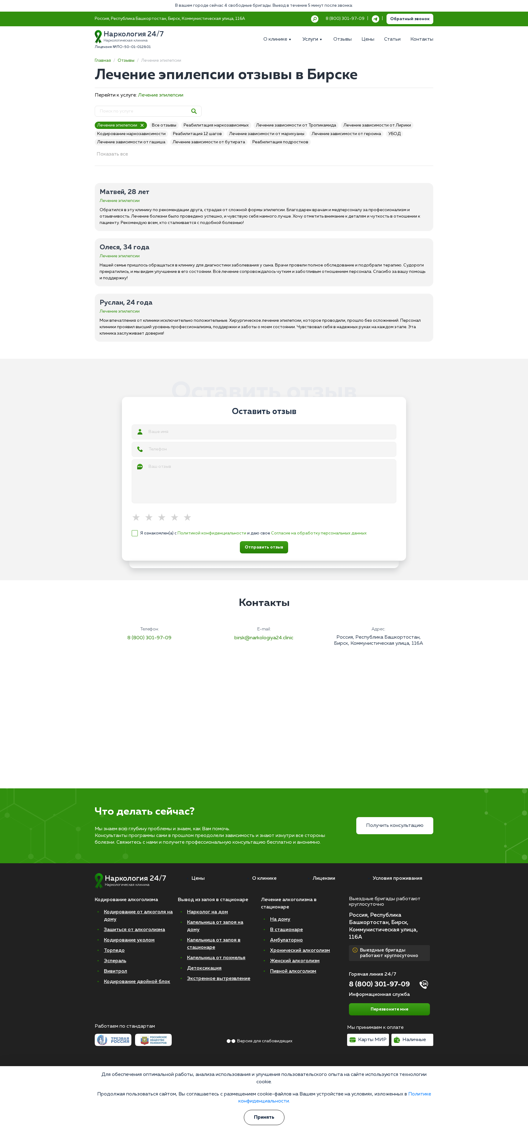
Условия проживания (397, 878)
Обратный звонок (410, 19)
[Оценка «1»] (138, 518)
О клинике (264, 878)
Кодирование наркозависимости (131, 134)
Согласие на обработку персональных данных (319, 533)
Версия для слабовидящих (264, 1041)
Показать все (112, 154)
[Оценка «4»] (176, 518)
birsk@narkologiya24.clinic (263, 638)
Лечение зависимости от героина (346, 134)
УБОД (394, 134)
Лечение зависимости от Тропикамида (296, 125)
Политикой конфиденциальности (212, 533)
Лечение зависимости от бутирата (209, 142)
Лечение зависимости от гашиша (131, 142)
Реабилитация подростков (280, 142)
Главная (103, 60)
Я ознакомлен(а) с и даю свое (253, 533)
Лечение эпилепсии (160, 95)
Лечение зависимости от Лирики (377, 125)
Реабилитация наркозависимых (216, 125)
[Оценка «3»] (163, 518)
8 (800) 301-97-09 (149, 638)
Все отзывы (164, 125)
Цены (198, 878)
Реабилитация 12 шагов (197, 134)
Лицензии (324, 878)
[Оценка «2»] (151, 518)
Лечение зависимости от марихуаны (266, 134)
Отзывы (126, 60)
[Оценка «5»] (189, 518)
